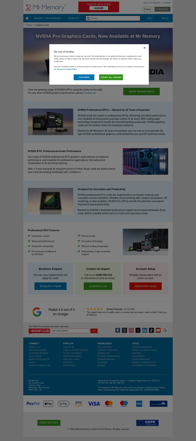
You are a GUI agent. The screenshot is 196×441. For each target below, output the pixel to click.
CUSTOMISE (84, 77)
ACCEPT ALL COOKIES (111, 77)
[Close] (144, 47)
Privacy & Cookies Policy (67, 69)
